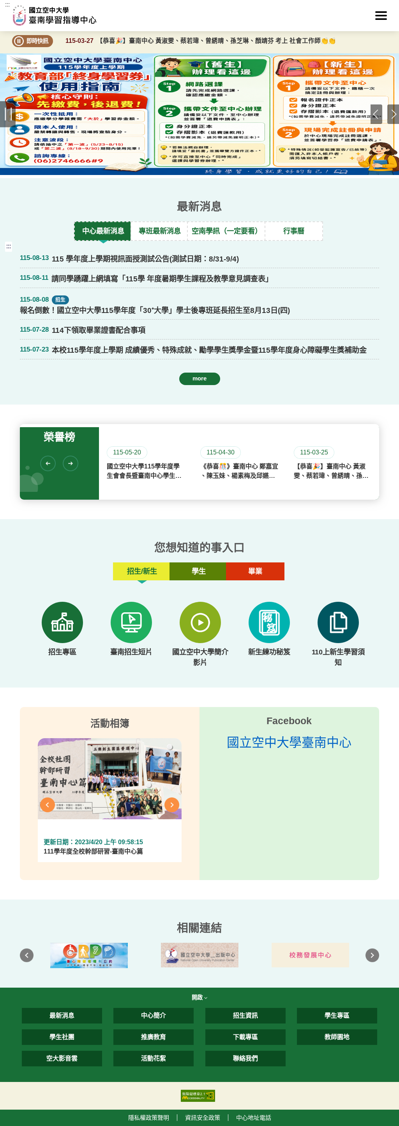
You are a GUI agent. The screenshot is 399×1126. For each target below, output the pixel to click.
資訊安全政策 (202, 1117)
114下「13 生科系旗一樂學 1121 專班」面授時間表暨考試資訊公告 (162, 392)
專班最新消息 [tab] (160, 231)
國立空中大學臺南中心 (289, 742)
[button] (381, 15)
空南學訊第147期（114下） (97, 392)
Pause (8, 114)
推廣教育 (153, 1037)
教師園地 (337, 1037)
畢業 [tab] (255, 571)
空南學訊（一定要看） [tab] (227, 231)
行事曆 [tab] (293, 231)
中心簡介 (153, 1015)
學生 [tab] (199, 571)
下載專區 (245, 1037)
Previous (376, 114)
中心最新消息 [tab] (103, 231)
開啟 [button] (198, 997)
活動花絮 (153, 1058)
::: (7, 4)
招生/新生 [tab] (142, 571)
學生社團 (61, 1037)
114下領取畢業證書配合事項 (98, 330)
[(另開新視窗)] (131, 622)
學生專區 (337, 1015)
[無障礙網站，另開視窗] (198, 1095)
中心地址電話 (253, 1117)
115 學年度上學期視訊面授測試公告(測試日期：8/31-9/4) (145, 259)
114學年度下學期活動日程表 (98, 392)
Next (393, 114)
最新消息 (61, 1015)
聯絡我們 (245, 1058)
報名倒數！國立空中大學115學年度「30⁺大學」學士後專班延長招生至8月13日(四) (155, 310)
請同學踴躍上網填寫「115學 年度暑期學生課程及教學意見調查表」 (162, 279)
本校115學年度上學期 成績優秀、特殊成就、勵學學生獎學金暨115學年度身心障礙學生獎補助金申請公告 (209, 350)
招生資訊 (245, 1015)
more (199, 378)
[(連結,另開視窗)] (89, 955)
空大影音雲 (62, 1058)
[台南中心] (199, 15)
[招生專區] (62, 622)
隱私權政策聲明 (148, 1117)
